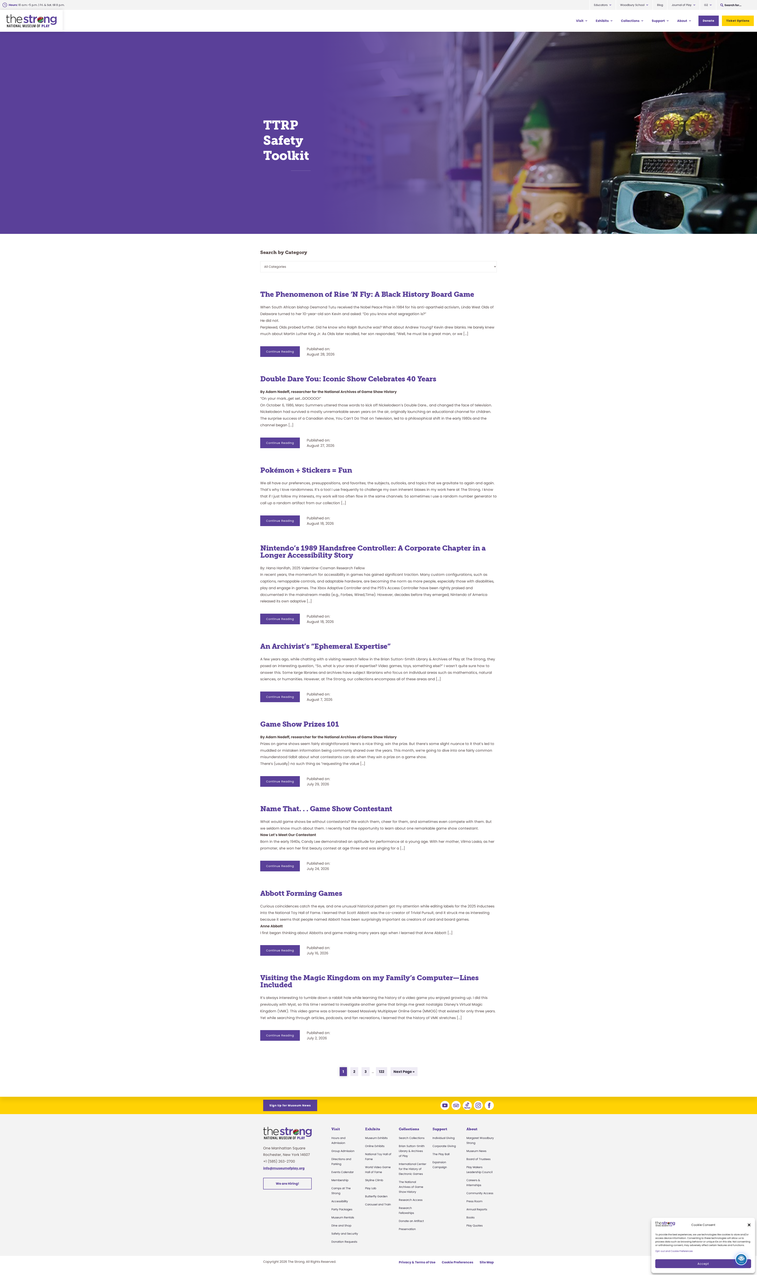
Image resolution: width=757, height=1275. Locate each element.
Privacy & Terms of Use (417, 1262)
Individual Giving (444, 1138)
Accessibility (339, 1201)
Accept (703, 1264)
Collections (630, 21)
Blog (660, 5)
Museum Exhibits (376, 1138)
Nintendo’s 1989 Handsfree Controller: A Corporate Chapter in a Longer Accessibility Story (373, 551)
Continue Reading (283, 353)
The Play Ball (441, 1154)
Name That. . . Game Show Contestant (326, 809)
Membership (339, 1180)
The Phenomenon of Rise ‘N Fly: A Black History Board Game (367, 294)
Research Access (410, 1200)
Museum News (476, 1151)
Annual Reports (476, 1209)
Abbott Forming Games (302, 893)
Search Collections (411, 1138)
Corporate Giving (444, 1146)
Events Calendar (342, 1172)
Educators (601, 5)
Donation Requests (344, 1242)
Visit (580, 21)
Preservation (407, 1229)
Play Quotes (474, 1225)
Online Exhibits (374, 1146)
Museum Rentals (342, 1217)
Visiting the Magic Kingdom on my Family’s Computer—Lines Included (369, 981)
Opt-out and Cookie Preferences (674, 1251)
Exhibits (602, 21)
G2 (706, 5)
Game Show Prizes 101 (299, 724)
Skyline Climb (374, 1180)
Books (470, 1217)
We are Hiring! (287, 1183)
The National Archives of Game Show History (411, 1187)
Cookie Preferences (457, 1262)
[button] (749, 1225)
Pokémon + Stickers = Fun (306, 470)
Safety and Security (344, 1234)
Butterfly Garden (376, 1196)
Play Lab (370, 1188)
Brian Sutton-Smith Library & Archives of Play (412, 1151)
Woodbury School (632, 5)
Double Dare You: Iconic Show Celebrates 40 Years (348, 379)
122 (383, 1071)
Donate (708, 21)
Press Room (474, 1201)
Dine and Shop (341, 1225)
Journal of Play (682, 5)
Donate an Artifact (411, 1221)
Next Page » (404, 1072)
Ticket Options (738, 21)
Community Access (479, 1193)
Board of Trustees (478, 1159)
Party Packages (341, 1209)
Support (658, 21)
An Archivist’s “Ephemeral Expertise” (325, 646)
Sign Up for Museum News (290, 1105)
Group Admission (342, 1151)
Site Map (487, 1262)
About (682, 21)
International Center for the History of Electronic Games (412, 1169)
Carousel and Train (378, 1204)
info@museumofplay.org (284, 1168)
